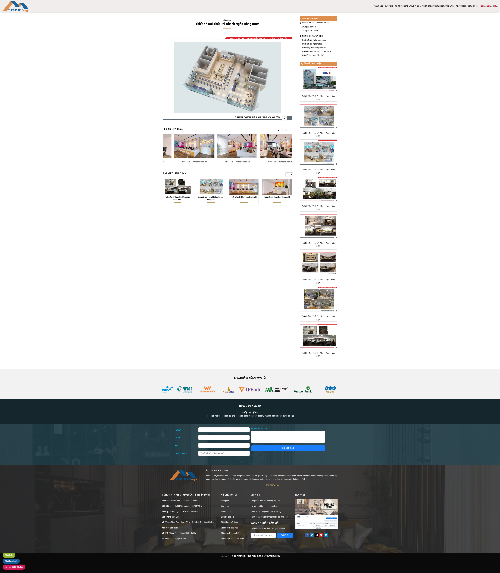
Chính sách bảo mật (229, 528)
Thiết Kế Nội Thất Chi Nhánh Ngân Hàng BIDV (177, 198)
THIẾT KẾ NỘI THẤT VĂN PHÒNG (408, 6)
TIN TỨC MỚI (461, 6)
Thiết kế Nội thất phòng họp (312, 44)
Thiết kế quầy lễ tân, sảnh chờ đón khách (316, 51)
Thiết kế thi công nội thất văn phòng (266, 511)
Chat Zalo (9, 555)
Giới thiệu (225, 506)
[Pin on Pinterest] (321, 535)
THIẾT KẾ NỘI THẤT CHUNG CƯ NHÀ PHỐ (438, 6)
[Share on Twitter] (312, 535)
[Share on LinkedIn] (326, 535)
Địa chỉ (177, 438)
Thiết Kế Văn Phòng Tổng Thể (313, 55)
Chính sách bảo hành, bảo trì (233, 538)
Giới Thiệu (389, 6)
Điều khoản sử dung (229, 522)
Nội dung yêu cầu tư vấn (259, 429)
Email (177, 446)
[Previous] (287, 174)
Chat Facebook (11, 561)
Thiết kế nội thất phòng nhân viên (314, 48)
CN (491, 6)
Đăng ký (285, 535)
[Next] (291, 174)
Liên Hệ (471, 6)
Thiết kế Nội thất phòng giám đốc (314, 40)
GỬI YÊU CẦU (288, 448)
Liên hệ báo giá (227, 517)
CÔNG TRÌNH (227, 20)
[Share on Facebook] (307, 535)
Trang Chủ (378, 6)
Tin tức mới (226, 511)
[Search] (477, 6)
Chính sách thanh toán (230, 533)
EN (497, 6)
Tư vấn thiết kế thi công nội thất (264, 506)
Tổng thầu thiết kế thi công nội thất (265, 500)
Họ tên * (178, 430)
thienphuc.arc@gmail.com (175, 538)
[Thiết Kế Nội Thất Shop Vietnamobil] (184, 146)
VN (485, 6)
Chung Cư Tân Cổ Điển (310, 31)
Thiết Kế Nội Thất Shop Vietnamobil (184, 162)
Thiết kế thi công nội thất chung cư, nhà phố (269, 517)
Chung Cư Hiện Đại (309, 27)
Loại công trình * (181, 453)
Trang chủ (225, 500)
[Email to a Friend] (316, 535)
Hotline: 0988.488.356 (14, 567)
